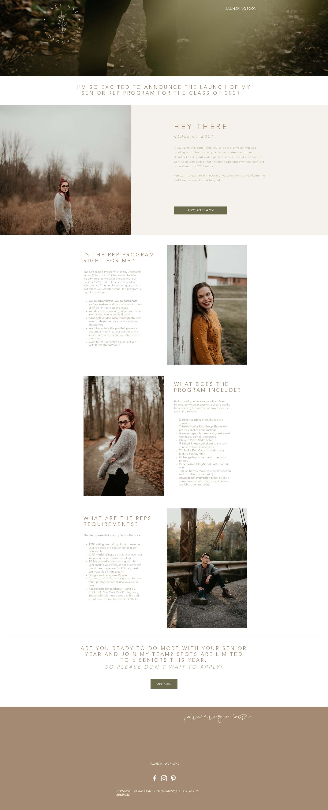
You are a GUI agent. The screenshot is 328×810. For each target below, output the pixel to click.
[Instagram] (164, 778)
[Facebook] (155, 778)
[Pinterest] (173, 778)
